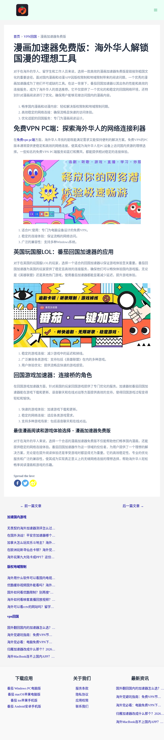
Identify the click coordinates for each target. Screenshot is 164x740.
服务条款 (82, 688)
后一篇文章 (133, 506)
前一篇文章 (30, 506)
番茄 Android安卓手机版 (24, 706)
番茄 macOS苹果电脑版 (24, 694)
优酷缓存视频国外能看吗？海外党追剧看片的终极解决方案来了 (31, 585)
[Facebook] (17, 483)
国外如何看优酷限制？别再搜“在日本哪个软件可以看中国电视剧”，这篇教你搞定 (31, 592)
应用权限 (82, 700)
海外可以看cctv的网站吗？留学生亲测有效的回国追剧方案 (31, 607)
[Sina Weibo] (33, 483)
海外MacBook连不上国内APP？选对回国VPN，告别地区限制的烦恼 (31, 656)
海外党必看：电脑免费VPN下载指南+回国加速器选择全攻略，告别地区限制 (31, 642)
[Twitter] (25, 483)
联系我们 (82, 706)
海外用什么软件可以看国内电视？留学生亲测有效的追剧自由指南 (31, 578)
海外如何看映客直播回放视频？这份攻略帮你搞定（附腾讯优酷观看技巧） (31, 599)
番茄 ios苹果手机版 (24, 700)
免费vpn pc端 (26, 140)
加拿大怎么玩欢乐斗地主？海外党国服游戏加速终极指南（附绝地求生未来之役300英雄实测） (31, 542)
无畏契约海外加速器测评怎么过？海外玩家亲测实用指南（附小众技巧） (31, 528)
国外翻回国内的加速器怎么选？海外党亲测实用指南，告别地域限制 (31, 627)
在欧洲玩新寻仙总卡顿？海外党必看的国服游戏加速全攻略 (31, 550)
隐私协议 (82, 694)
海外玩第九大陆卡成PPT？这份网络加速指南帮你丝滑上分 (31, 557)
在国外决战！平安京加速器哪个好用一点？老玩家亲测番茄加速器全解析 (31, 535)
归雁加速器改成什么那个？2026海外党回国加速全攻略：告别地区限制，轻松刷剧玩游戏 (31, 649)
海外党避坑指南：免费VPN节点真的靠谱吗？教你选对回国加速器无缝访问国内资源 (31, 635)
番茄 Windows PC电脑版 (24, 688)
